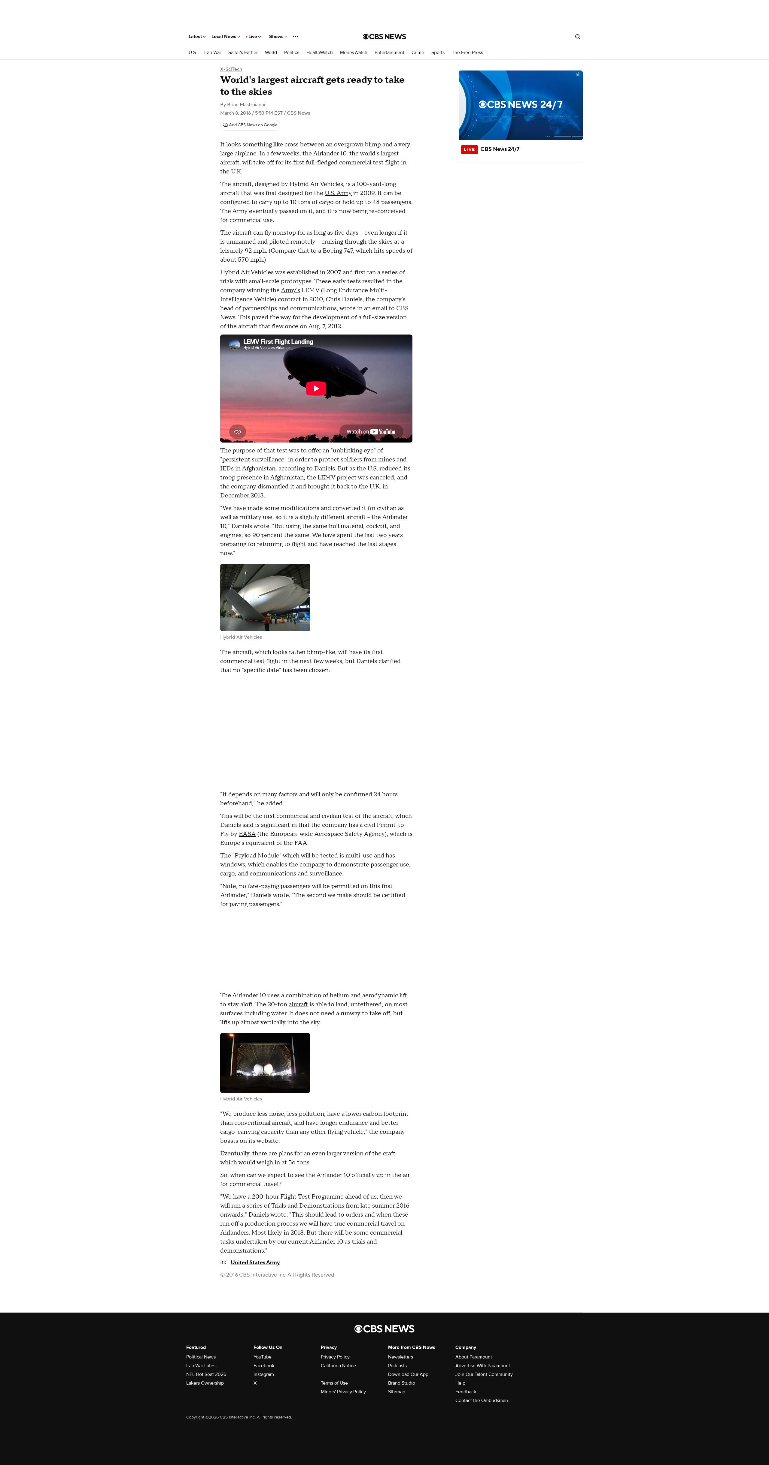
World (271, 53)
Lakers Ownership (205, 1383)
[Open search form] (577, 36)
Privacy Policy (335, 1357)
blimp (373, 145)
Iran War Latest (201, 1365)
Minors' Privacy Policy (343, 1391)
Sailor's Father (243, 53)
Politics (291, 53)
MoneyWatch (353, 53)
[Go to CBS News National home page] (384, 37)
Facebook (264, 1365)
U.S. (193, 53)
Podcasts (397, 1365)
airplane (246, 154)
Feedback (465, 1391)
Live (253, 37)
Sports (438, 53)
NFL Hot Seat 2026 (206, 1374)
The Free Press (467, 53)
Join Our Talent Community (484, 1374)
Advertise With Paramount (482, 1365)
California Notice (338, 1365)
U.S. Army (338, 193)
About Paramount (473, 1357)
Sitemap (396, 1391)
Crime (418, 53)
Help (460, 1383)
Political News (201, 1357)
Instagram (264, 1374)
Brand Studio (401, 1383)
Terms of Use (334, 1383)
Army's (290, 290)
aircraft (298, 1004)
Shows (277, 36)
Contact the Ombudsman (481, 1400)
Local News (224, 36)
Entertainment (389, 53)
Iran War (212, 53)
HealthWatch (319, 53)
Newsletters (400, 1357)
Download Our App (408, 1374)
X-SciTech (231, 69)
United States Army (255, 1262)
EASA (247, 834)
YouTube (263, 1357)
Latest (196, 36)
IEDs (227, 469)
